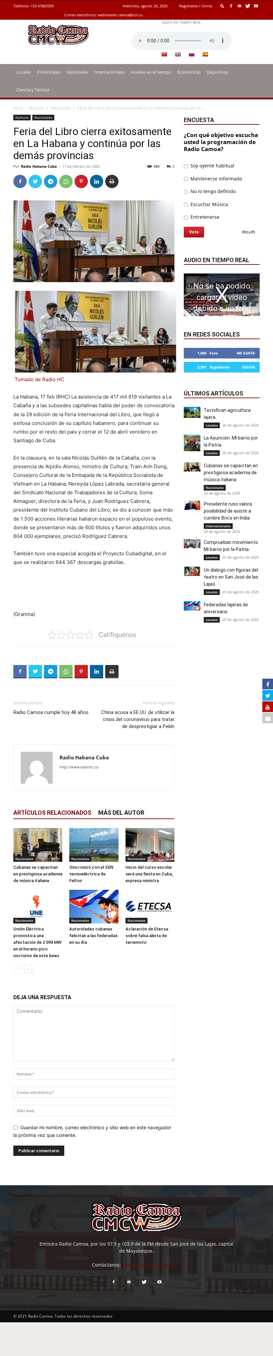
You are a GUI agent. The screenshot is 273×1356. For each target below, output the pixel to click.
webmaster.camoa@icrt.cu (120, 14)
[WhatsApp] (66, 181)
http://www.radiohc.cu (79, 767)
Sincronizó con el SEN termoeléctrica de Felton (91, 874)
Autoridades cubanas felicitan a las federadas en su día (93, 935)
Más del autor (121, 812)
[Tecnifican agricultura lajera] (192, 412)
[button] (222, 5)
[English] (178, 54)
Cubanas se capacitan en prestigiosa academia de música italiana (37, 874)
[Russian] (191, 54)
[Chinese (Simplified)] (164, 54)
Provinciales (49, 72)
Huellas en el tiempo (151, 72)
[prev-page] (17, 969)
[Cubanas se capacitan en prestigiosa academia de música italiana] (37, 845)
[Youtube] (256, 5)
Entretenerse (204, 217)
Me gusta (246, 353)
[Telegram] (50, 181)
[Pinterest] (81, 181)
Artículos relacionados (52, 812)
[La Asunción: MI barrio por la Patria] (192, 443)
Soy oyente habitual (211, 165)
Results (248, 232)
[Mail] (239, 5)
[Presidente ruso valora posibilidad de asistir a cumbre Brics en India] (192, 505)
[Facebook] (231, 5)
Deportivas (217, 72)
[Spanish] (205, 54)
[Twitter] (247, 5)
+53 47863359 (42, 5)
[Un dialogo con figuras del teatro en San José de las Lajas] (192, 571)
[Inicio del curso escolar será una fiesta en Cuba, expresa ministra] (150, 845)
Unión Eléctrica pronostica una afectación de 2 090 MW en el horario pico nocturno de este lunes (37, 942)
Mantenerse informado (215, 178)
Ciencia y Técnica (32, 90)
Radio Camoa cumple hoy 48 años (51, 712)
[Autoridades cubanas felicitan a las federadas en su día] (93, 906)
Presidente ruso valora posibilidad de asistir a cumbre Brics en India (228, 511)
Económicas (189, 72)
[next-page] (28, 969)
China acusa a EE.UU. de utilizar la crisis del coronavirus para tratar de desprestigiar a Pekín (137, 719)
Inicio (18, 108)
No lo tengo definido (212, 191)
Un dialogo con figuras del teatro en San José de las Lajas (231, 577)
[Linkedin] (96, 181)
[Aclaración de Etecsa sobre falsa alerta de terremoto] (150, 906)
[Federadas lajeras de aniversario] (192, 606)
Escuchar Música (208, 204)
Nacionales (77, 72)
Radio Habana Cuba (39, 166)
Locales (23, 72)
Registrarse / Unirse (195, 5)
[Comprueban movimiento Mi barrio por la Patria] (192, 543)
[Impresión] (112, 181)
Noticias (36, 108)
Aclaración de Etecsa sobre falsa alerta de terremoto (147, 935)
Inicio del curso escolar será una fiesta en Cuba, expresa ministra (149, 874)
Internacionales (109, 72)
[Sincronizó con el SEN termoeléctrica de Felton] (93, 845)
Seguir (248, 367)
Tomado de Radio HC (39, 379)
